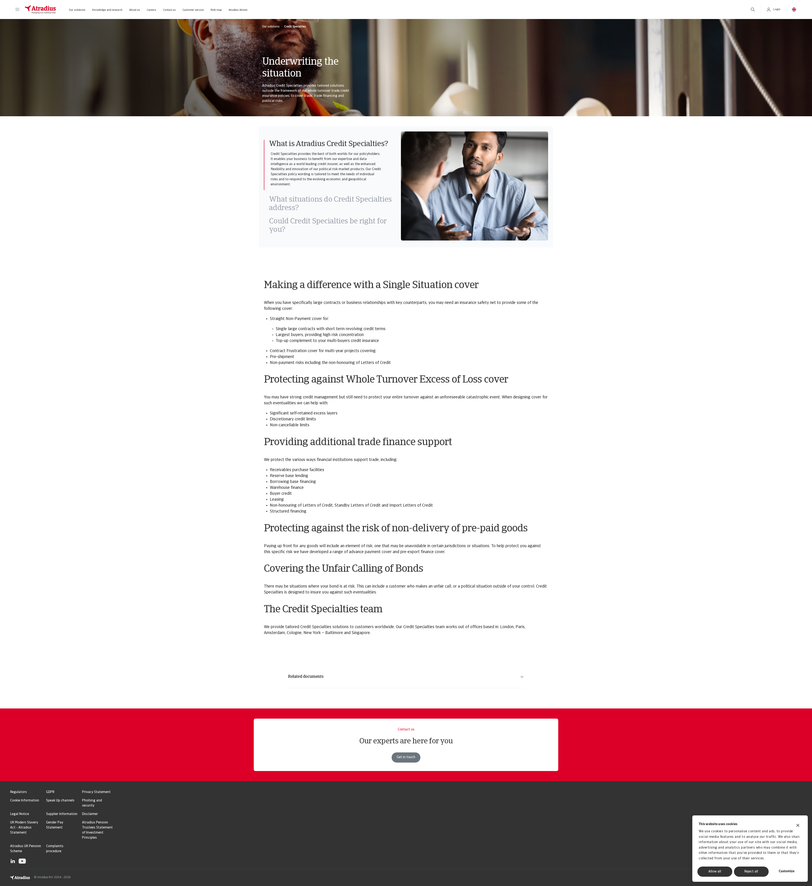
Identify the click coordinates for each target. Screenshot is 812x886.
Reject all (751, 871)
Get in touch (406, 757)
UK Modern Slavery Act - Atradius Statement (24, 827)
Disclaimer (90, 814)
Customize (786, 871)
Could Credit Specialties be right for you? (327, 226)
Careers (151, 10)
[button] (17, 9)
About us (134, 10)
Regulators (18, 792)
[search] (752, 9)
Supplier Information (61, 814)
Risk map (216, 10)
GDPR (50, 792)
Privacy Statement (96, 792)
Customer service (193, 10)
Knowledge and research (107, 10)
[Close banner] (797, 826)
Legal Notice (19, 814)
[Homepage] (40, 9)
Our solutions (77, 10)
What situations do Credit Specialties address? (330, 204)
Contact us (169, 10)
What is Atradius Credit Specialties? (328, 144)
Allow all (714, 871)
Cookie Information (24, 800)
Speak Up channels (60, 800)
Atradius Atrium (238, 10)
